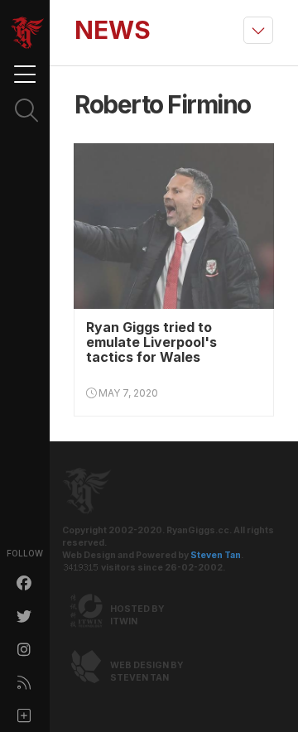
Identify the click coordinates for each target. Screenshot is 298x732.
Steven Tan (215, 555)
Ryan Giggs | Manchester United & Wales (27, 33)
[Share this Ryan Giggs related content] (25, 715)
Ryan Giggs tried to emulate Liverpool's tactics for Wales (151, 342)
